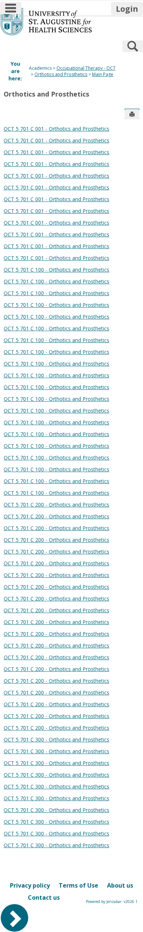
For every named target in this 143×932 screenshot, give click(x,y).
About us (120, 885)
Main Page (102, 74)
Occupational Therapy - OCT (85, 68)
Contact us (44, 897)
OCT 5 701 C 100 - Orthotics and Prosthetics (56, 269)
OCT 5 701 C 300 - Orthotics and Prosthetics (56, 739)
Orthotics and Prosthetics (60, 74)
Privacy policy (30, 885)
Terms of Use (78, 885)
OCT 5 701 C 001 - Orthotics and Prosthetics (56, 128)
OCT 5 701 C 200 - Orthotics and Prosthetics (56, 504)
